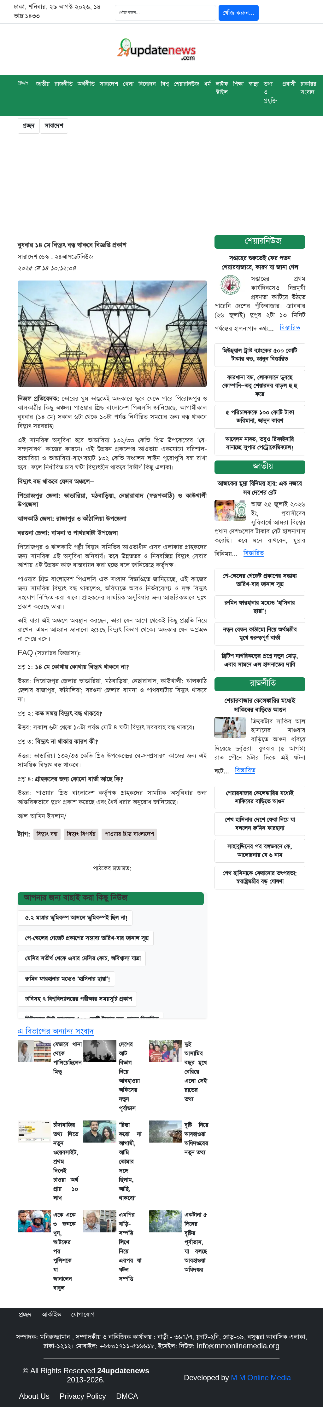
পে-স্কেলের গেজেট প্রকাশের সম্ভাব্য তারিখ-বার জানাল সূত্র (87, 938)
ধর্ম (207, 84)
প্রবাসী (289, 84)
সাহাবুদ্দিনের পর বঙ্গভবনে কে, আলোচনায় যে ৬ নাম (259, 850)
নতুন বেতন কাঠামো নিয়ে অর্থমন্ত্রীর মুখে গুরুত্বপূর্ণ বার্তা (260, 634)
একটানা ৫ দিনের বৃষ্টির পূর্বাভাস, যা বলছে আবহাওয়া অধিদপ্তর (196, 1242)
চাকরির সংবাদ (308, 88)
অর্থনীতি (86, 84)
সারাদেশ (109, 84)
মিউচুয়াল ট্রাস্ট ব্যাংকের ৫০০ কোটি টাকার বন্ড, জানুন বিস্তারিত (259, 355)
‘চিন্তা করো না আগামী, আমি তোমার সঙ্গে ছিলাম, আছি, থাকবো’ (130, 1161)
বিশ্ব (165, 84)
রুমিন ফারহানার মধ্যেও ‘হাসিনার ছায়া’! (260, 607)
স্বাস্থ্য (254, 84)
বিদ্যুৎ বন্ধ (47, 834)
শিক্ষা (238, 84)
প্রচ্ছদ (23, 82)
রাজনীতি (64, 84)
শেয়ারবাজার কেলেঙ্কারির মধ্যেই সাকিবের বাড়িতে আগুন (259, 797)
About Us (34, 1396)
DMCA (127, 1396)
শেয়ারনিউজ (263, 241)
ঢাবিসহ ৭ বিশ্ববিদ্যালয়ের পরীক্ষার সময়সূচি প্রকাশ (78, 999)
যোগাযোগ (83, 1314)
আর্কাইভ (51, 1314)
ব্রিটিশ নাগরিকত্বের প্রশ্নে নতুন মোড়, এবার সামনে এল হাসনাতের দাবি (260, 660)
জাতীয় (43, 84)
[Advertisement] (161, 186)
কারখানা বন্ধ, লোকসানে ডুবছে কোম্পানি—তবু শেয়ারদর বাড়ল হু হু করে (259, 385)
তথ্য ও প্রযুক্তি (270, 92)
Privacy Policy (83, 1396)
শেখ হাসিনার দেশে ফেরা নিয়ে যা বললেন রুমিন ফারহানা (260, 824)
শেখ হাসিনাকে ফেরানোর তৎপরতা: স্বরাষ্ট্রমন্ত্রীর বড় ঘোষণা (260, 877)
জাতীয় (263, 466)
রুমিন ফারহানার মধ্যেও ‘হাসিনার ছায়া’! (67, 979)
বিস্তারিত (290, 327)
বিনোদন (147, 84)
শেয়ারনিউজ (186, 84)
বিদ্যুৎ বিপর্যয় (81, 834)
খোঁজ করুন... (239, 13)
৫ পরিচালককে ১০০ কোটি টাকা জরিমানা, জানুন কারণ (260, 416)
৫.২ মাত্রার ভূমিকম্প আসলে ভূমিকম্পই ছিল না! (76, 918)
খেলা (128, 84)
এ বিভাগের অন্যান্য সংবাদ (56, 1031)
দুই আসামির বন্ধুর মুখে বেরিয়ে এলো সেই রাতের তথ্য (196, 1071)
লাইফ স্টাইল (222, 88)
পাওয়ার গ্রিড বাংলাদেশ (129, 834)
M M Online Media (261, 1378)
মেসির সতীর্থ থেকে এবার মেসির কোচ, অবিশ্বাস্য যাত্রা (83, 958)
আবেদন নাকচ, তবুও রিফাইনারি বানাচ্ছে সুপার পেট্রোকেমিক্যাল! (260, 443)
